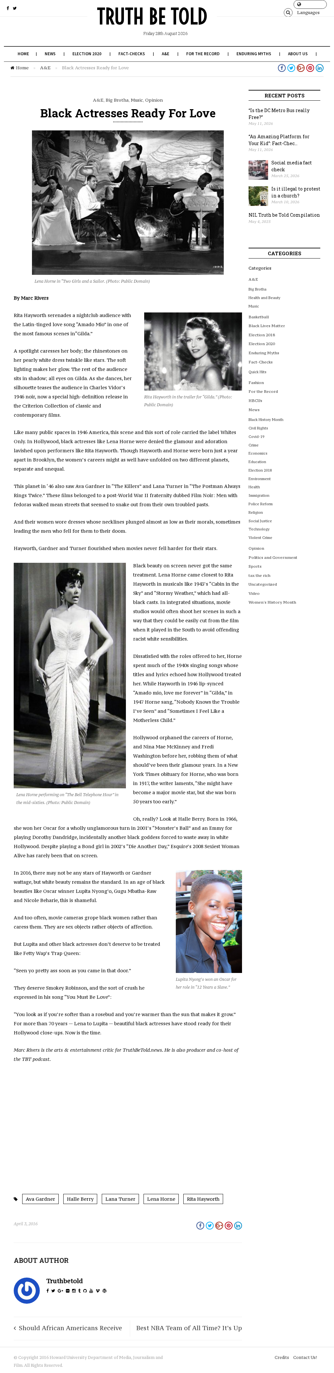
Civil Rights (258, 428)
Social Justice (260, 521)
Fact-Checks (131, 54)
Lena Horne (161, 1199)
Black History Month (266, 419)
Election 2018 (262, 334)
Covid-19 (256, 436)
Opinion (154, 100)
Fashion (256, 382)
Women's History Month (272, 602)
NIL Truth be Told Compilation (284, 215)
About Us (298, 54)
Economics (258, 453)
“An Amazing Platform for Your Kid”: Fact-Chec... (279, 139)
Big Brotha (117, 100)
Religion (256, 512)
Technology (259, 529)
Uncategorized (263, 584)
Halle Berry (80, 1199)
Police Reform (261, 504)
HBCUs (255, 400)
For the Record (203, 54)
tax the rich (259, 575)
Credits (282, 1357)
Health (254, 487)
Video (254, 593)
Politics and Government (273, 557)
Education (257, 462)
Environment (260, 479)
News (50, 54)
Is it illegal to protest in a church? (295, 192)
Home (23, 54)
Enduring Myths (253, 54)
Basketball (259, 316)
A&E (165, 54)
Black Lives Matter (267, 325)
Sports (255, 566)
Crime (254, 445)
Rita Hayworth (203, 1199)
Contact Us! (305, 1357)
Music (137, 100)
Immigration (259, 495)
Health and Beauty (265, 297)
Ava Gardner (40, 1199)
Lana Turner (120, 1199)
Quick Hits (257, 372)
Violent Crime (260, 537)
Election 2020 (86, 54)
